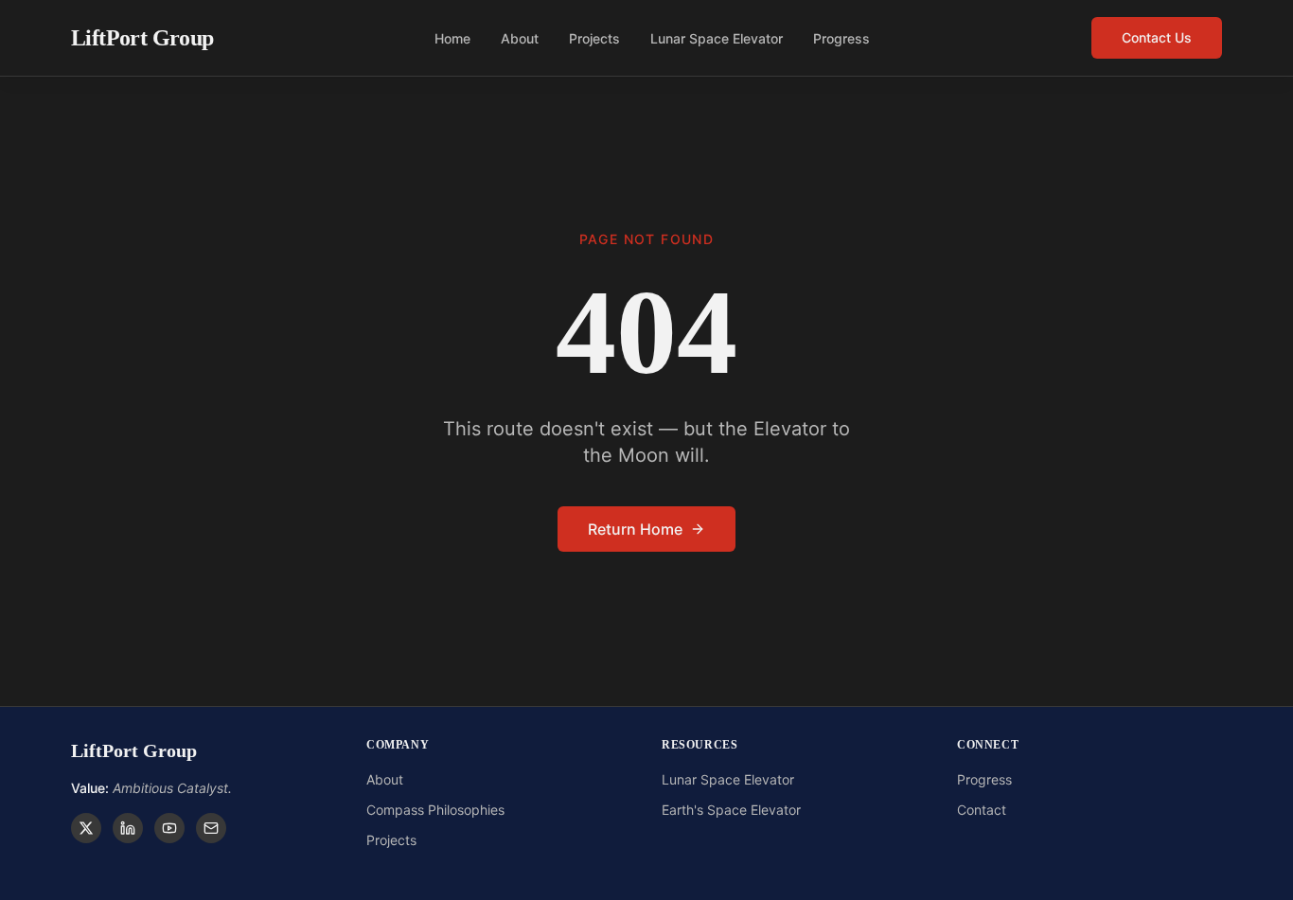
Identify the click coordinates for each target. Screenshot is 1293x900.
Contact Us (1157, 37)
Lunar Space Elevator (716, 38)
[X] (86, 828)
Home (452, 38)
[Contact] (211, 828)
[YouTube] (169, 828)
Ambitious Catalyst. (151, 788)
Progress (841, 38)
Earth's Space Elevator (731, 810)
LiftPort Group (142, 38)
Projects (594, 38)
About (520, 38)
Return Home (635, 529)
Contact (981, 810)
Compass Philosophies (435, 810)
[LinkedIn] (128, 828)
